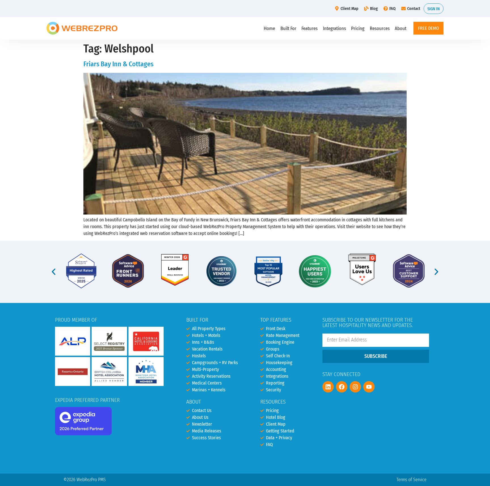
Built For (288, 28)
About (400, 28)
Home (269, 28)
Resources (380, 28)
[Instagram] (355, 386)
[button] (53, 272)
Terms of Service (411, 479)
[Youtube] (369, 386)
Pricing (357, 28)
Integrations (334, 28)
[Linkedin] (328, 386)
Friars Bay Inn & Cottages (118, 64)
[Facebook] (341, 386)
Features (309, 28)
